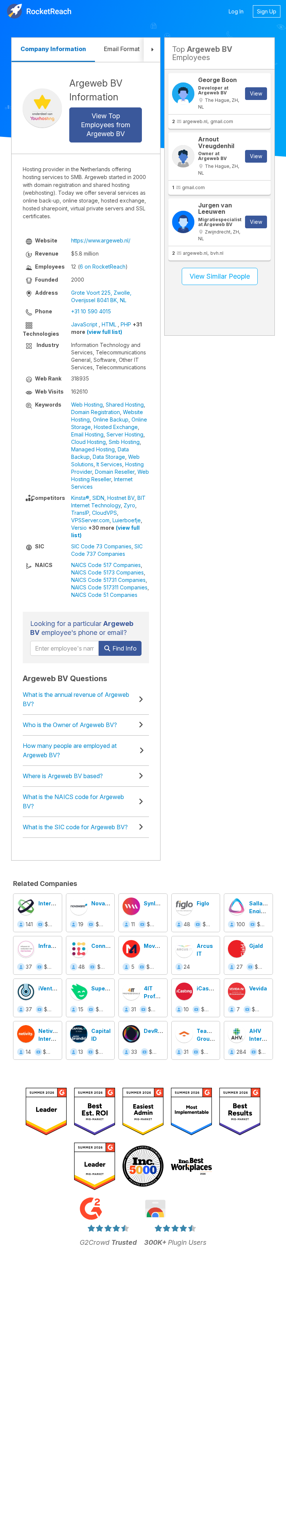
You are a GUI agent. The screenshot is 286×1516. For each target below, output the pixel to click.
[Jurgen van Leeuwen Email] (183, 222)
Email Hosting (87, 434)
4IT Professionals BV (163, 996)
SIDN (98, 498)
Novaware (104, 903)
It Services (109, 464)
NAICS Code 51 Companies (104, 595)
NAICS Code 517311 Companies (109, 587)
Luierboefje (126, 520)
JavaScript (84, 324)
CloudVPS (104, 513)
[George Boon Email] (183, 93)
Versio (79, 527)
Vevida (258, 988)
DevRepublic (161, 1031)
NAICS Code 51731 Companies (108, 580)
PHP (126, 324)
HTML (109, 324)
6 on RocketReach (102, 266)
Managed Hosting (93, 449)
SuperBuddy (107, 988)
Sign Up (266, 11)
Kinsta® (80, 498)
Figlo (203, 903)
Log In (236, 11)
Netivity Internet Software (50, 1039)
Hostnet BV (120, 498)
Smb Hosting (124, 442)
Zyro (129, 505)
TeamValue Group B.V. (211, 1039)
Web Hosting (87, 404)
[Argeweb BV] (42, 108)
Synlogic (155, 903)
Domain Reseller (114, 472)
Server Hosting (125, 434)
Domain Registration (95, 412)
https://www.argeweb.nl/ (100, 240)
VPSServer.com (90, 520)
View (256, 93)
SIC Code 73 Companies (101, 546)
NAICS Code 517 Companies (106, 565)
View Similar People (220, 276)
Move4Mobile (162, 946)
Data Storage (109, 457)
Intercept (50, 903)
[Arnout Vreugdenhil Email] (183, 156)
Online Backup (110, 419)
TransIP (80, 513)
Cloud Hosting (88, 442)
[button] (152, 50)
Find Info (124, 648)
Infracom (50, 946)
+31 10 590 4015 (91, 311)
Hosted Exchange (116, 427)
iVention (49, 988)
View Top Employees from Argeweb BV (105, 125)
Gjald (256, 946)
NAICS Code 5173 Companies (107, 572)
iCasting (208, 988)
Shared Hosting (125, 404)
